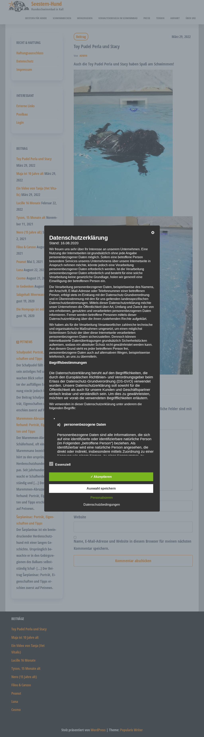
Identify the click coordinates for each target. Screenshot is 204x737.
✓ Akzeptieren (101, 476)
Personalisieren (101, 497)
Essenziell (63, 464)
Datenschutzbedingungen (101, 504)
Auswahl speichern (101, 488)
